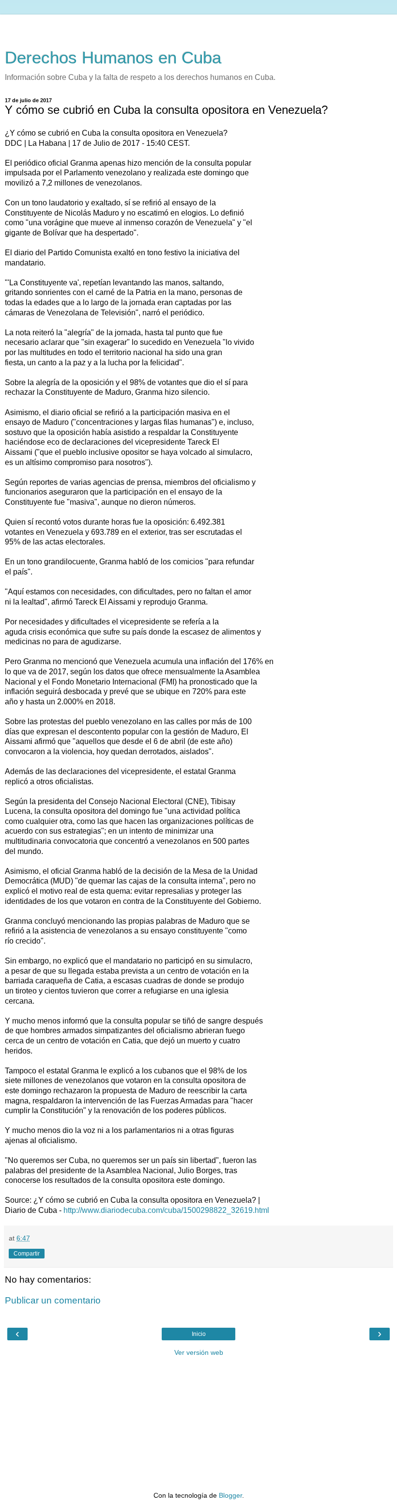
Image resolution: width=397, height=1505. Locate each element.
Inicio (199, 1334)
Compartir (27, 1253)
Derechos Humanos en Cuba (113, 57)
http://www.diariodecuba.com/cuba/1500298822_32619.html (166, 1210)
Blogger (230, 1495)
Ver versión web (198, 1352)
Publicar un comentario (53, 1300)
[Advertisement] (198, 27)
